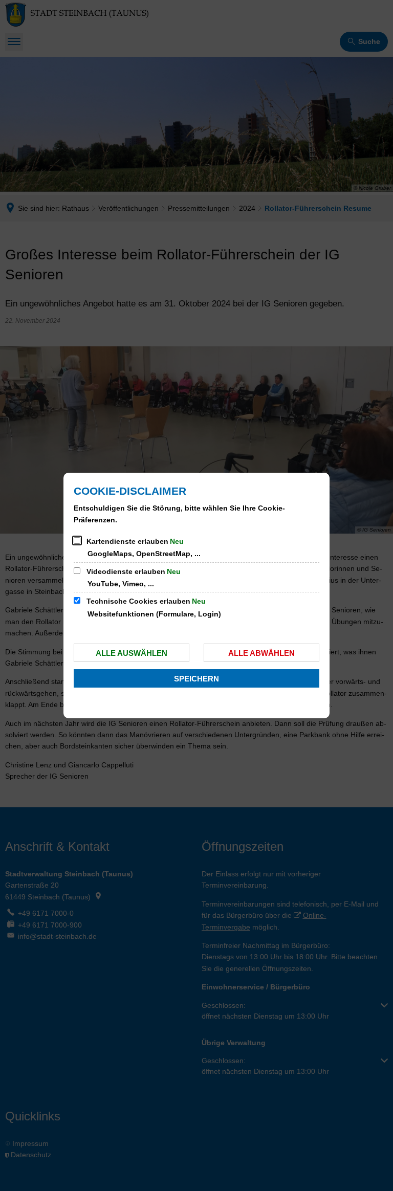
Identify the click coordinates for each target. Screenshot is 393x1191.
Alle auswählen (131, 653)
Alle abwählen (261, 653)
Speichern (196, 678)
